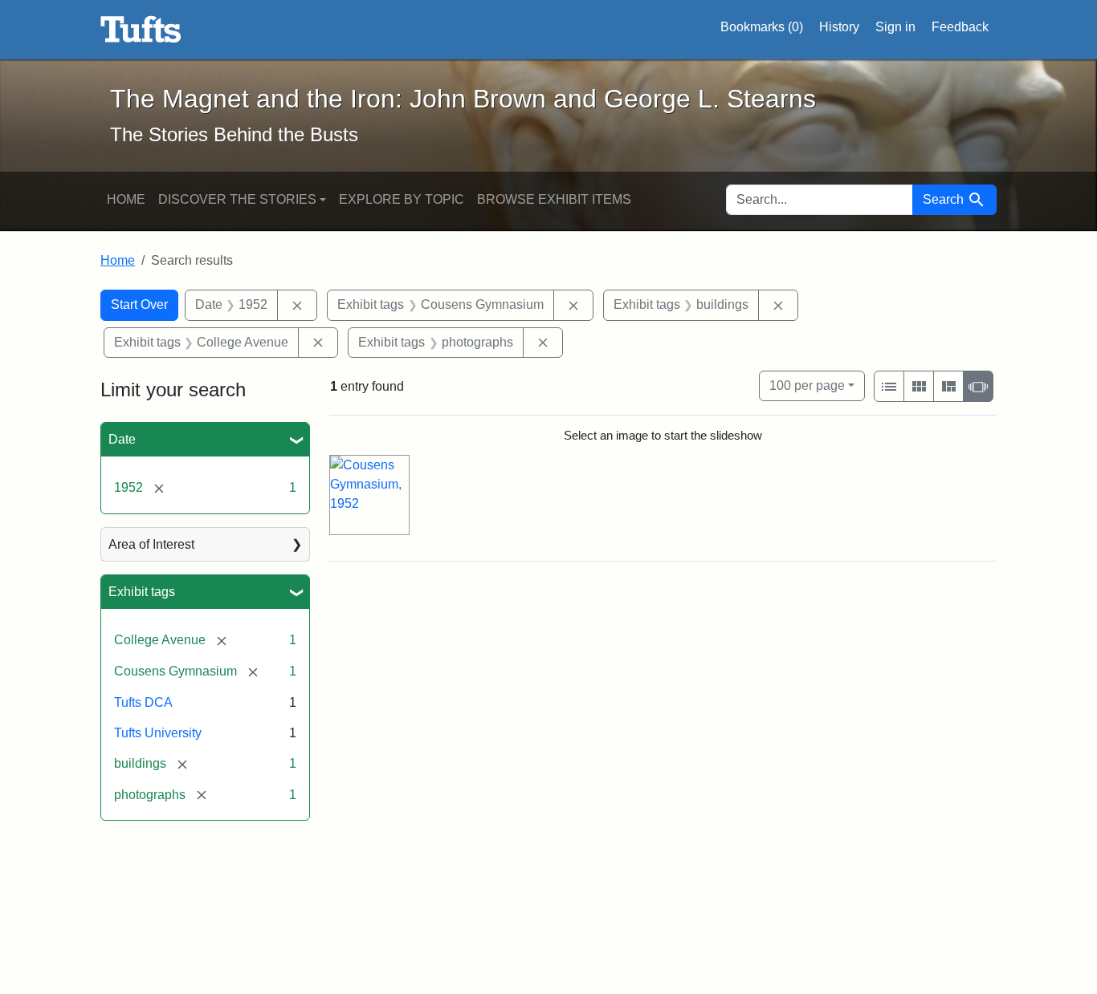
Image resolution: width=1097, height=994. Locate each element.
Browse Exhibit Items (554, 199)
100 (807, 385)
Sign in (895, 27)
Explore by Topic (401, 199)
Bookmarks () (761, 27)
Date (122, 439)
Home (126, 199)
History (839, 27)
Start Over (139, 304)
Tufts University (158, 733)
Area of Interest (151, 544)
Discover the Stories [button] (237, 199)
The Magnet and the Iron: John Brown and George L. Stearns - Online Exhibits (140, 29)
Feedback (960, 27)
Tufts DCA (143, 702)
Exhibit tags (141, 591)
